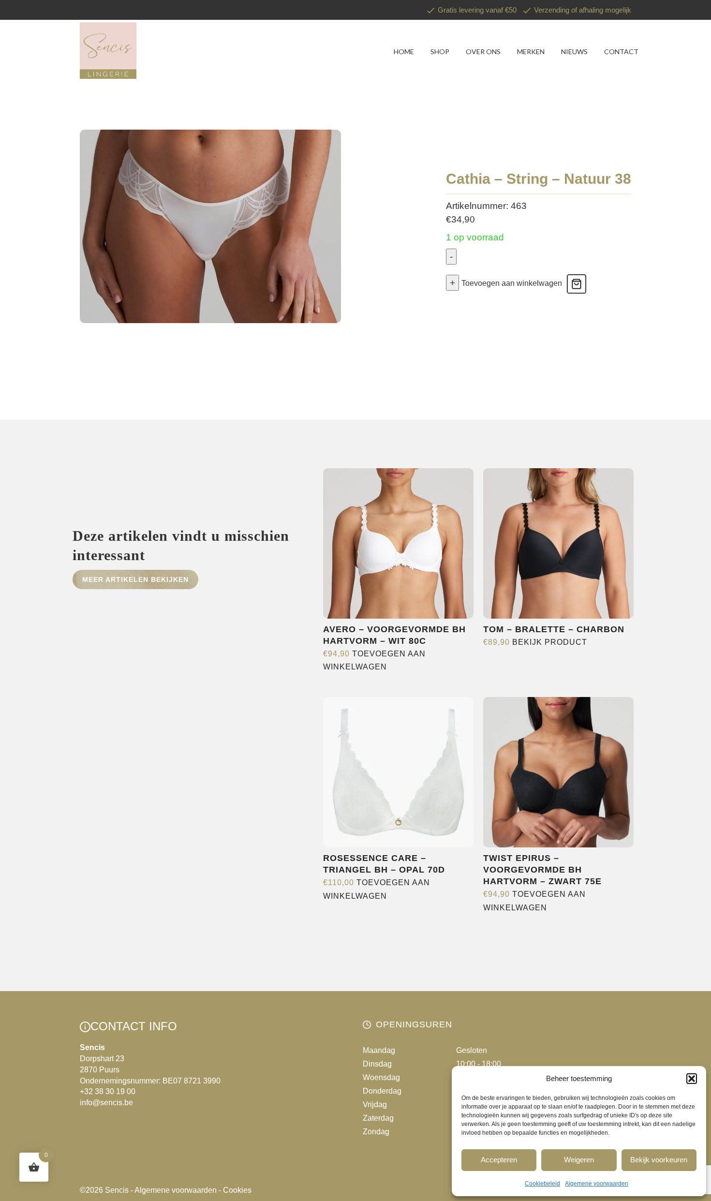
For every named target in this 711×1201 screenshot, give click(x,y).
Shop (439, 51)
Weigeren (579, 1160)
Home (404, 51)
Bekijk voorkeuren (658, 1160)
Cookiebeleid (542, 1183)
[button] (691, 1078)
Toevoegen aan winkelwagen (511, 283)
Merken (531, 51)
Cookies (237, 1190)
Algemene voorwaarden (596, 1183)
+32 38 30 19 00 (107, 1091)
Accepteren (499, 1160)
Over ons (483, 51)
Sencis (117, 1190)
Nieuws (574, 51)
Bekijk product (549, 642)
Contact (621, 51)
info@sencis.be (106, 1102)
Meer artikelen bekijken (135, 579)
